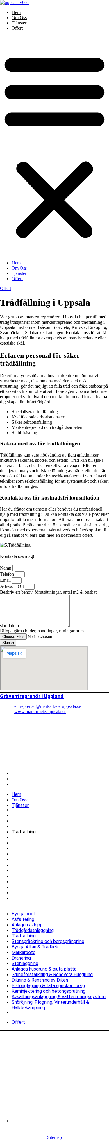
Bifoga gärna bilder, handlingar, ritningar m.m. (42, 630)
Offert (17, 28)
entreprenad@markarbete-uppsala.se (47, 706)
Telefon (7, 574)
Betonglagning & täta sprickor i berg (48, 881)
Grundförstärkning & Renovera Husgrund (52, 870)
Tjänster (19, 22)
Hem (16, 12)
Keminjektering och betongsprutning (48, 887)
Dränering (21, 854)
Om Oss (19, 17)
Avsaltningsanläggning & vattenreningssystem (59, 892)
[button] (54, 145)
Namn (6, 567)
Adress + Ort (12, 586)
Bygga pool (23, 810)
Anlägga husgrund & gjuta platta (44, 865)
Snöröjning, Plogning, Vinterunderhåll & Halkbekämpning (50, 900)
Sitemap (54, 1137)
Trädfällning (24, 832)
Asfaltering (23, 815)
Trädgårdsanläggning (33, 826)
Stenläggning (25, 859)
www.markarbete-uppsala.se (40, 711)
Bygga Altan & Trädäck (35, 843)
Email (6, 580)
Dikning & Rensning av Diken (40, 876)
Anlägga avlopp (27, 821)
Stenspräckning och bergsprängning (48, 837)
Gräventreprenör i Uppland (32, 696)
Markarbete (23, 848)
